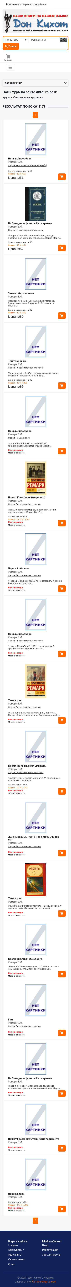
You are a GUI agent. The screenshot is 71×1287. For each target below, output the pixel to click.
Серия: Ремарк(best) (19, 438)
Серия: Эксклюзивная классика (24, 504)
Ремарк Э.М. (15, 161)
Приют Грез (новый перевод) (26, 497)
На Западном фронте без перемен (30, 223)
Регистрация (50, 1249)
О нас (11, 1264)
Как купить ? (16, 1249)
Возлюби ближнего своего (25, 958)
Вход (45, 1245)
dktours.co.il (46, 92)
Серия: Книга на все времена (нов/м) (27, 165)
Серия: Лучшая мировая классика (25, 230)
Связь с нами (16, 1259)
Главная (13, 1245)
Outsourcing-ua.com (44, 1281)
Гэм (10, 1019)
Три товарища (17, 360)
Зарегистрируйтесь (34, 4)
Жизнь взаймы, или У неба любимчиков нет (33, 838)
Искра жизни (16, 1193)
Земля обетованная (21, 293)
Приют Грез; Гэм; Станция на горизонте (33, 1138)
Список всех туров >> (28, 97)
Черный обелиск (18, 568)
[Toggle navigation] (10, 67)
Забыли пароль (51, 1254)
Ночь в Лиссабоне (20, 158)
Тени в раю (15, 700)
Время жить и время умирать (27, 765)
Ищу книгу (14, 1254)
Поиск (12, 46)
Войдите (11, 4)
